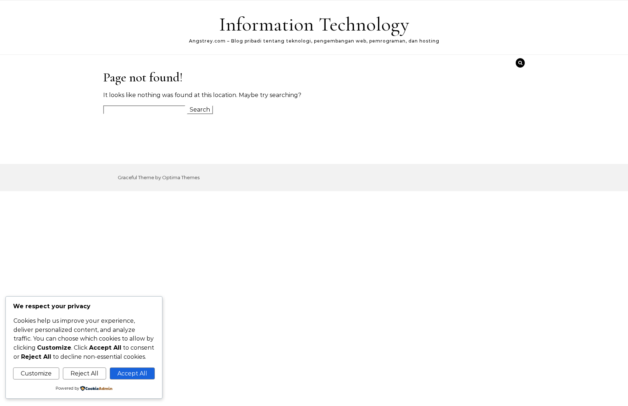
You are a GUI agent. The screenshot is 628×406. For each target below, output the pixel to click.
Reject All (84, 373)
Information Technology (314, 24)
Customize (36, 373)
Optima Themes (181, 177)
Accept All (132, 373)
